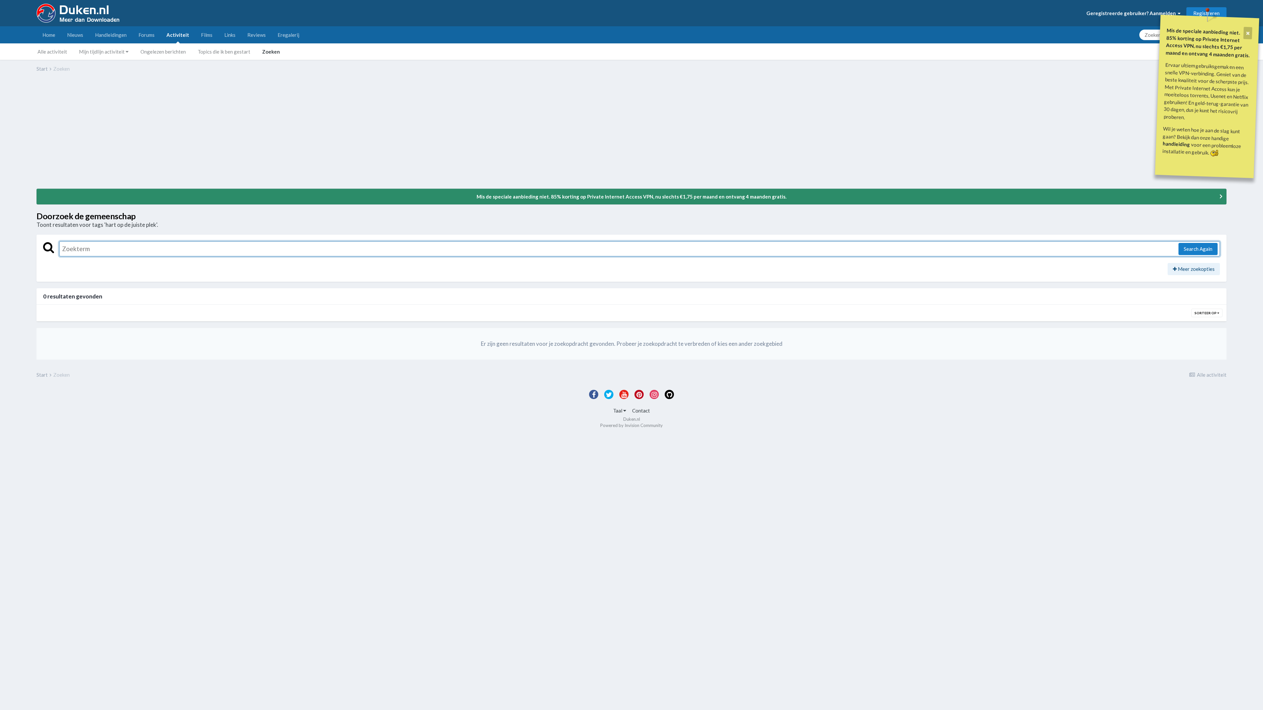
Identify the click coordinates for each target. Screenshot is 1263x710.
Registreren (1206, 13)
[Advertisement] (156, 135)
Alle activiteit (52, 52)
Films (206, 35)
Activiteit (177, 35)
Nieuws (75, 35)
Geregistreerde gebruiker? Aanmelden (1132, 13)
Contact (641, 411)
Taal (618, 411)
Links (229, 35)
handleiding (1176, 143)
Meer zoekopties (1196, 269)
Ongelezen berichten (163, 52)
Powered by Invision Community (631, 425)
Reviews (256, 35)
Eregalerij (288, 35)
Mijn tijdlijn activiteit (102, 52)
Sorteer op (1206, 313)
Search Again (1198, 249)
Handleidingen (111, 35)
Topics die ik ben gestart (224, 52)
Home (48, 35)
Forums (146, 35)
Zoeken (271, 52)
